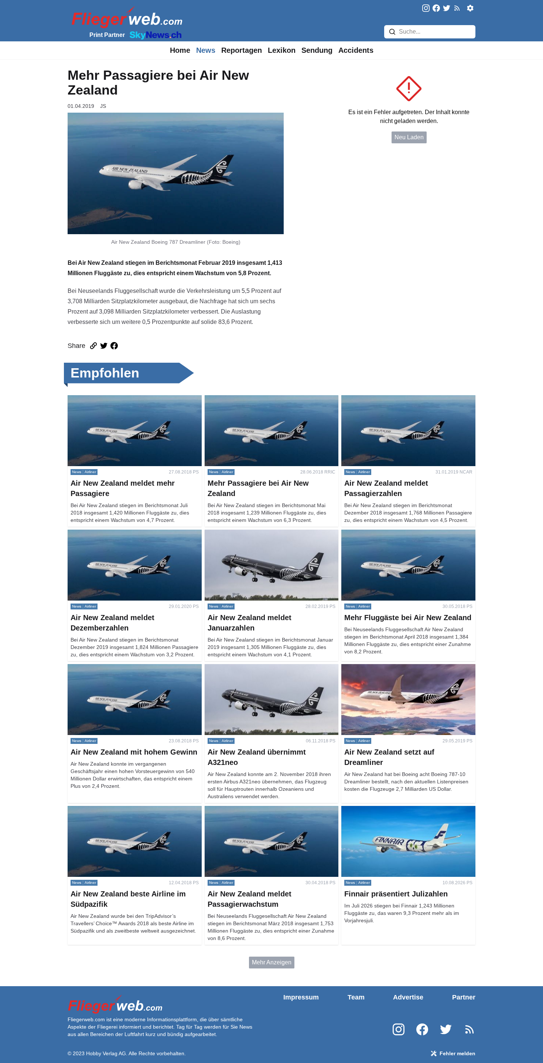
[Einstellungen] (470, 8)
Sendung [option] (316, 50)
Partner (463, 997)
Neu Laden (409, 137)
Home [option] (180, 50)
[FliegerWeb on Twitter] (446, 8)
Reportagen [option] (241, 50)
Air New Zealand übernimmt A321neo (254, 668)
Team (356, 997)
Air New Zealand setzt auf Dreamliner (390, 668)
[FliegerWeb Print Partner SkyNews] (154, 34)
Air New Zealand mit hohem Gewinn (115, 668)
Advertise (408, 997)
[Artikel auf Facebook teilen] (114, 345)
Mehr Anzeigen (271, 962)
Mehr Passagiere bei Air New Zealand (254, 399)
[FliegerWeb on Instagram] (426, 8)
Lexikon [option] (282, 50)
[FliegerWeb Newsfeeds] (457, 8)
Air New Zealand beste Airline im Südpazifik (125, 810)
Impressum (301, 997)
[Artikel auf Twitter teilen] (103, 345)
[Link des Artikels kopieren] (93, 345)
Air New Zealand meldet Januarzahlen (255, 534)
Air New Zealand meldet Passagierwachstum (264, 810)
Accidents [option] (355, 50)
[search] (392, 32)
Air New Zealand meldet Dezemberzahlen (123, 534)
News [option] (205, 50)
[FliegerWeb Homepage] (125, 17)
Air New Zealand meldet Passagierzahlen (396, 399)
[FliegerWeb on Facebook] (436, 8)
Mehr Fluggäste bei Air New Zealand (389, 534)
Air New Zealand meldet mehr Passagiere (122, 399)
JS (103, 106)
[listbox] (180, 50)
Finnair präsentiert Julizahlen (379, 810)
